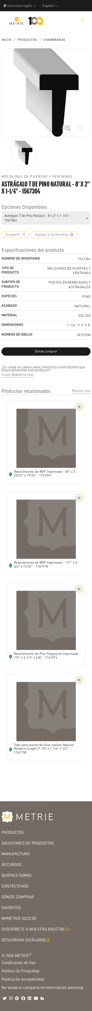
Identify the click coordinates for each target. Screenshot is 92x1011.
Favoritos (11, 907)
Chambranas (54, 40)
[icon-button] (68, 128)
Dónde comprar (17, 896)
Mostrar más (81, 391)
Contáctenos (14, 886)
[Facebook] (23, 998)
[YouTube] (36, 998)
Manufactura (15, 853)
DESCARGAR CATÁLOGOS (23, 939)
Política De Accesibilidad (22, 979)
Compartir (13, 234)
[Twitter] (5, 998)
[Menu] (82, 20)
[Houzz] (42, 998)
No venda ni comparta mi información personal (42, 987)
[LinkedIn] (29, 998)
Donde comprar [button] (46, 351)
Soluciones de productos (27, 843)
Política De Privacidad (20, 970)
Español (48, 5)
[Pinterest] (17, 998)
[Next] (23, 153)
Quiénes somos (16, 875)
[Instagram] (11, 998)
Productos (27, 40)
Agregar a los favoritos (51, 234)
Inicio (6, 40)
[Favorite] (79, 407)
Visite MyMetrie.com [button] (18, 374)
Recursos (11, 864)
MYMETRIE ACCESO (18, 918)
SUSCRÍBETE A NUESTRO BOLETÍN (32, 929)
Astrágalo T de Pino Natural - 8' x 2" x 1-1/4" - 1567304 (37, 217)
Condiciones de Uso (18, 962)
